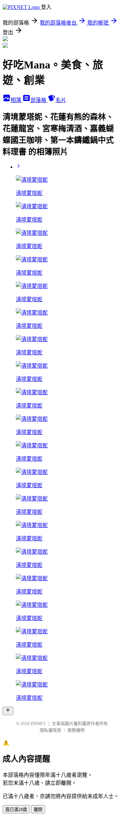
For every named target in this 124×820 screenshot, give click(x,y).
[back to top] (8, 711)
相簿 (16, 100)
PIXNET (38, 723)
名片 (61, 100)
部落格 (39, 100)
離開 (38, 809)
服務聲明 (76, 730)
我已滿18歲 (16, 809)
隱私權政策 (50, 730)
